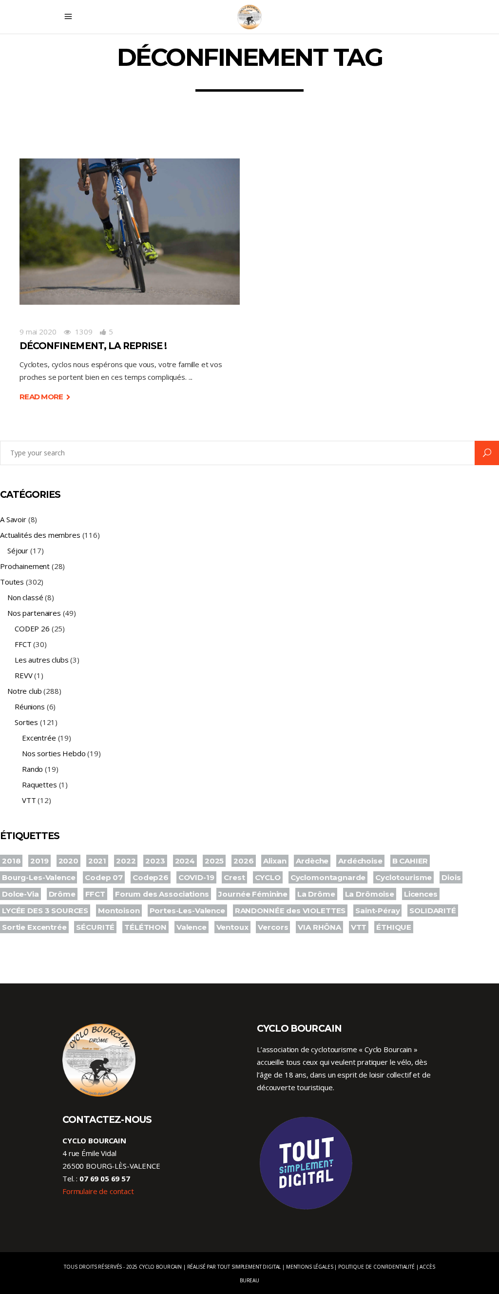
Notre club (24, 691)
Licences (421, 894)
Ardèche (312, 860)
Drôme (62, 894)
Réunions (30, 706)
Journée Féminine (253, 894)
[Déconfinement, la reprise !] (129, 231)
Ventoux (232, 927)
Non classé (25, 597)
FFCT (23, 644)
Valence (191, 927)
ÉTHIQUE (393, 927)
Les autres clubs (42, 660)
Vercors (273, 927)
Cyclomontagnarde (328, 877)
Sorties (26, 722)
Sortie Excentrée (34, 927)
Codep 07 (104, 877)
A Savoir (13, 519)
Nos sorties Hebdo (53, 753)
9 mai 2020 (38, 331)
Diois (451, 877)
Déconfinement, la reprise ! (93, 346)
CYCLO (268, 877)
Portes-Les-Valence (187, 910)
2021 (97, 860)
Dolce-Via (20, 894)
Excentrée (39, 738)
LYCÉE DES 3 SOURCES (45, 910)
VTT (29, 800)
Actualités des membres (40, 535)
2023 (155, 860)
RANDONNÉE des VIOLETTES (290, 910)
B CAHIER (410, 860)
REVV (23, 675)
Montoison (119, 910)
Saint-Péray (377, 910)
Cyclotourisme (403, 877)
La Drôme (316, 894)
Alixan (274, 860)
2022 (125, 860)
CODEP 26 (32, 628)
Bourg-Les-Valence (38, 877)
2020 (68, 860)
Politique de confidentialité (376, 1266)
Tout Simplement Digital (249, 1266)
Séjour (17, 550)
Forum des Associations (162, 894)
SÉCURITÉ (95, 927)
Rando (32, 769)
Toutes (12, 582)
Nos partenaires (34, 613)
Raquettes (39, 784)
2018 (11, 860)
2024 (185, 860)
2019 (39, 860)
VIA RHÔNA (319, 927)
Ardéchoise (360, 860)
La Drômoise (369, 894)
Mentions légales (309, 1266)
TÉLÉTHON (145, 927)
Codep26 (151, 877)
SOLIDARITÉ (432, 910)
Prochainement (25, 566)
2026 (243, 860)
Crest (234, 877)
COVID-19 (196, 877)
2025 (214, 860)
